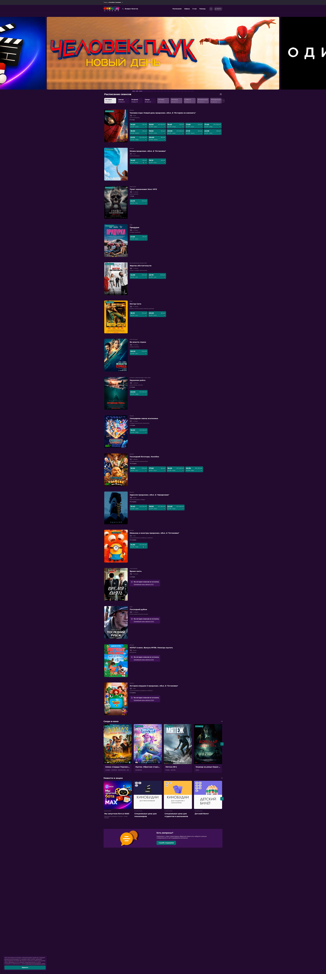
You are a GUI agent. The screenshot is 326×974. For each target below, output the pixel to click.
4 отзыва (132, 425)
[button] (43, 54)
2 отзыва (132, 387)
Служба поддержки (166, 843)
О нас (194, 9)
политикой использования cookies (35, 963)
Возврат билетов (131, 9)
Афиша (187, 9)
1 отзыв (132, 196)
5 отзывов (133, 692)
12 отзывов (133, 540)
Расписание (177, 9)
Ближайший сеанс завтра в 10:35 (144, 659)
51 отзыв (132, 120)
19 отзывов (133, 501)
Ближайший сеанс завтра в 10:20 (144, 700)
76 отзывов (133, 463)
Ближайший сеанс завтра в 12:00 (144, 621)
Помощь (202, 9)
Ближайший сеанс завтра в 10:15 (143, 584)
